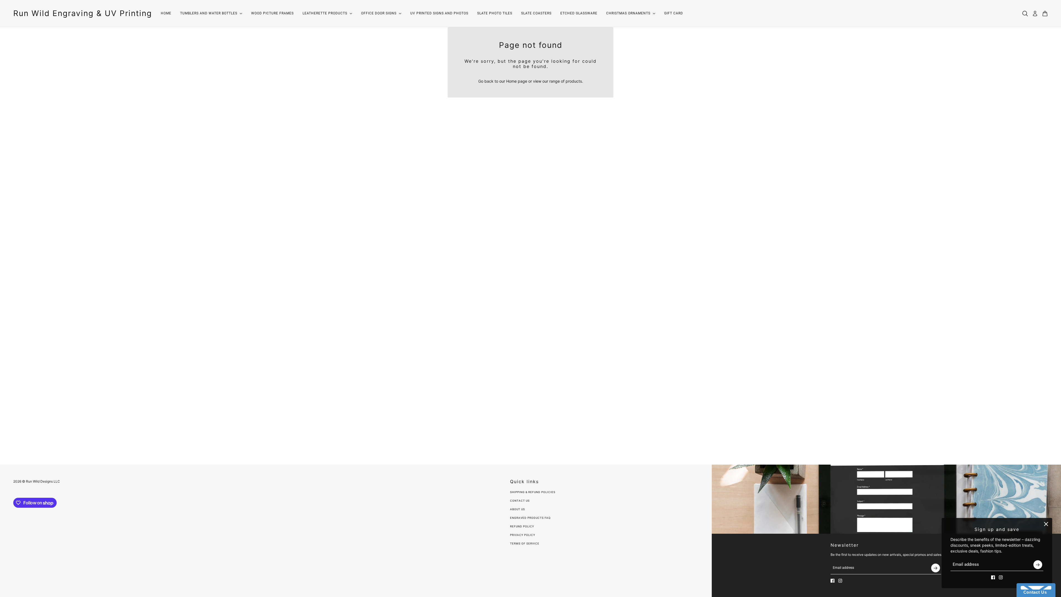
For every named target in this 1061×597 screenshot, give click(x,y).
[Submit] (1037, 564)
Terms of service (524, 543)
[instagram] (1001, 577)
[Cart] (1045, 13)
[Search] (1025, 13)
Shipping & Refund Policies (532, 492)
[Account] (1035, 13)
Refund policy (522, 526)
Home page (516, 81)
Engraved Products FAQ (530, 517)
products (574, 81)
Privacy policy (522, 534)
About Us (517, 509)
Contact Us (520, 500)
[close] (1046, 524)
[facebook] (993, 577)
